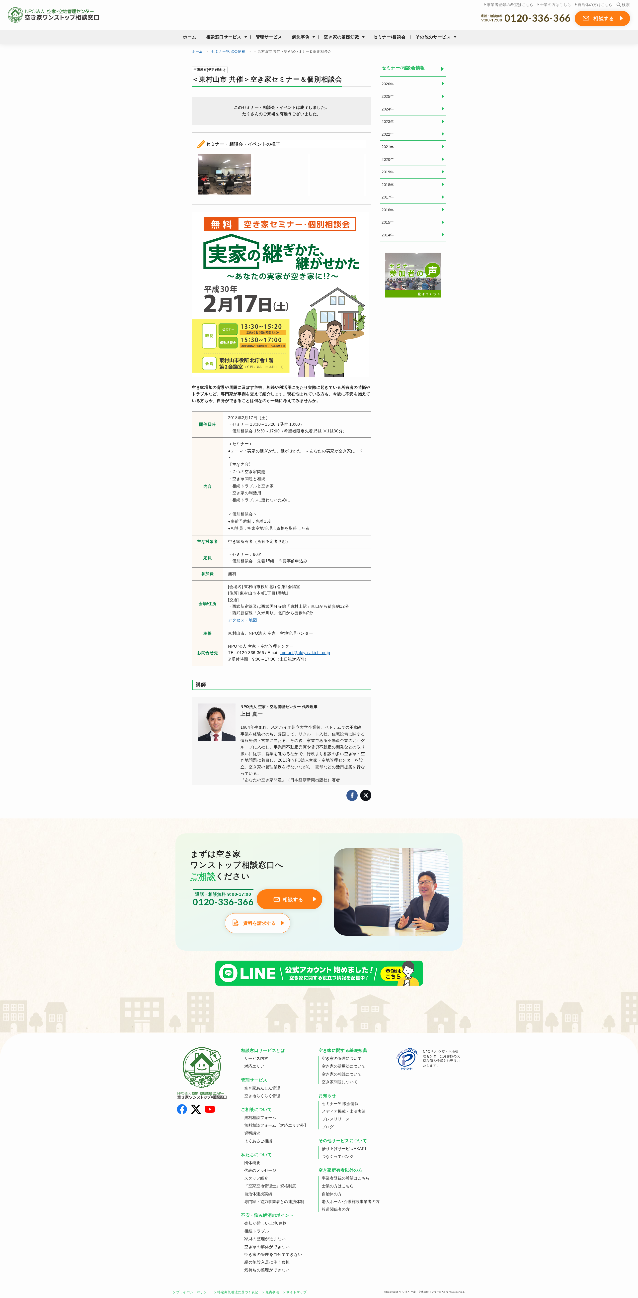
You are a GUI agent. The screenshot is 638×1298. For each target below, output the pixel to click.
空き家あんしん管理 (262, 1088)
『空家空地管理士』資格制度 (270, 1186)
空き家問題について (340, 1082)
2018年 (388, 185)
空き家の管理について (342, 1058)
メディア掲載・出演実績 (344, 1111)
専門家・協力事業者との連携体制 (274, 1201)
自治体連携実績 (258, 1194)
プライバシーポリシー (193, 1292)
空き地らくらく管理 (262, 1096)
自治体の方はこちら (595, 4)
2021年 (388, 147)
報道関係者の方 (336, 1209)
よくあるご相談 (258, 1141)
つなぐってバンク (338, 1156)
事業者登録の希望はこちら (510, 4)
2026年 (388, 84)
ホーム (189, 37)
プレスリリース (336, 1119)
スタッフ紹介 (256, 1178)
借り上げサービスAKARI (344, 1149)
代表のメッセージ (260, 1170)
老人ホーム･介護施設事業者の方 (351, 1201)
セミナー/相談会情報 (228, 51)
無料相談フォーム (260, 1117)
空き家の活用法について (344, 1066)
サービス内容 (256, 1058)
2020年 (388, 159)
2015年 (388, 222)
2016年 (388, 210)
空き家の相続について (342, 1074)
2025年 (388, 96)
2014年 (388, 235)
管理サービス (269, 37)
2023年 (388, 121)
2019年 (388, 172)
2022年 (388, 134)
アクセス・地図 (242, 620)
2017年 (388, 197)
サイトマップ (296, 1292)
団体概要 (252, 1163)
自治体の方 (332, 1194)
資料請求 (252, 1133)
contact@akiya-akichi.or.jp (305, 653)
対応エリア (254, 1066)
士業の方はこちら (555, 4)
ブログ (328, 1127)
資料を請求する (259, 923)
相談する (603, 18)
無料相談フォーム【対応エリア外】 (276, 1125)
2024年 (388, 109)
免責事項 (272, 1292)
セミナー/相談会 (389, 37)
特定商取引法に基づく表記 (237, 1292)
